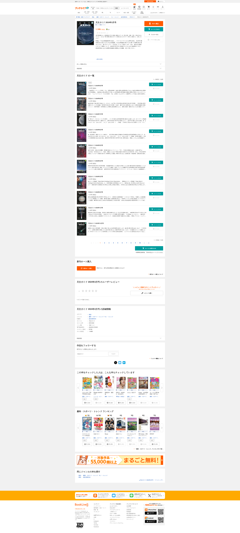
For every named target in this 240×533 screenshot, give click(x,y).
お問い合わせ (113, 519)
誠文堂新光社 (92, 319)
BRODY (152, 434)
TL (110, 12)
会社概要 (129, 506)
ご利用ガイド (162, 12)
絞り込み (93, 8)
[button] (87, 403)
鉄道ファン (119, 434)
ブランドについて (131, 508)
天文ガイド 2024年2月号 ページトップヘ (151, 480)
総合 (79, 12)
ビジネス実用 (134, 12)
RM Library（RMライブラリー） (143, 434)
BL (102, 12)
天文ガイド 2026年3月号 (95, 176)
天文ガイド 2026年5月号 (95, 145)
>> (148, 243)
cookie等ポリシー (131, 517)
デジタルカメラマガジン (131, 434)
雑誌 (90, 314)
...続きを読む (99, 59)
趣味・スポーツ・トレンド (89, 396)
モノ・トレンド (109, 316)
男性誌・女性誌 (120, 396)
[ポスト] (115, 362)
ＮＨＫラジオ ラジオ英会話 (86, 434)
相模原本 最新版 (109, 393)
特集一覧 (96, 509)
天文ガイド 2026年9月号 (95, 85)
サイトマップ (130, 519)
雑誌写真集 (142, 12)
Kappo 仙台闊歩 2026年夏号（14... (143, 394)
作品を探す (112, 508)
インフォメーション (115, 517)
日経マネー (97, 434)
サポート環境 (113, 513)
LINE (95, 517)
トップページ (97, 506)
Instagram (96, 521)
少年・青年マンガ (87, 12)
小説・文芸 (126, 12)
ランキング (96, 511)
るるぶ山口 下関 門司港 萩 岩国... (87, 393)
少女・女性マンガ (95, 12)
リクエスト (112, 521)
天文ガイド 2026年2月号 (95, 192)
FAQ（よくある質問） (115, 515)
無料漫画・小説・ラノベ (100, 508)
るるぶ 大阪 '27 (131, 392)
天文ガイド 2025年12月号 (96, 223)
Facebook (96, 526)
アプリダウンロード (115, 509)
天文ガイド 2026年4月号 (95, 161)
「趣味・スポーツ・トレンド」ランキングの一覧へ (149, 449)
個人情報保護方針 (131, 513)
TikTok (95, 523)
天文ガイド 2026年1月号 (95, 208)
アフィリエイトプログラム (116, 523)
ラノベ (118, 12)
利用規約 (129, 511)
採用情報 (129, 509)
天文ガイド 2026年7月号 (95, 114)
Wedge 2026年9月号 (98, 393)
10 (140, 243)
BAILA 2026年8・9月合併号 (120, 393)
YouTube (96, 525)
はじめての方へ (154, 12)
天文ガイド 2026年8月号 (95, 98)
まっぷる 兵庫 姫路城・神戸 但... (154, 393)
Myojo (106, 434)
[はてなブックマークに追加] (124, 364)
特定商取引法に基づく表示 (133, 515)
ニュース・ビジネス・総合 (100, 396)
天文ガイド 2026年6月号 (95, 130)
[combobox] (104, 8)
